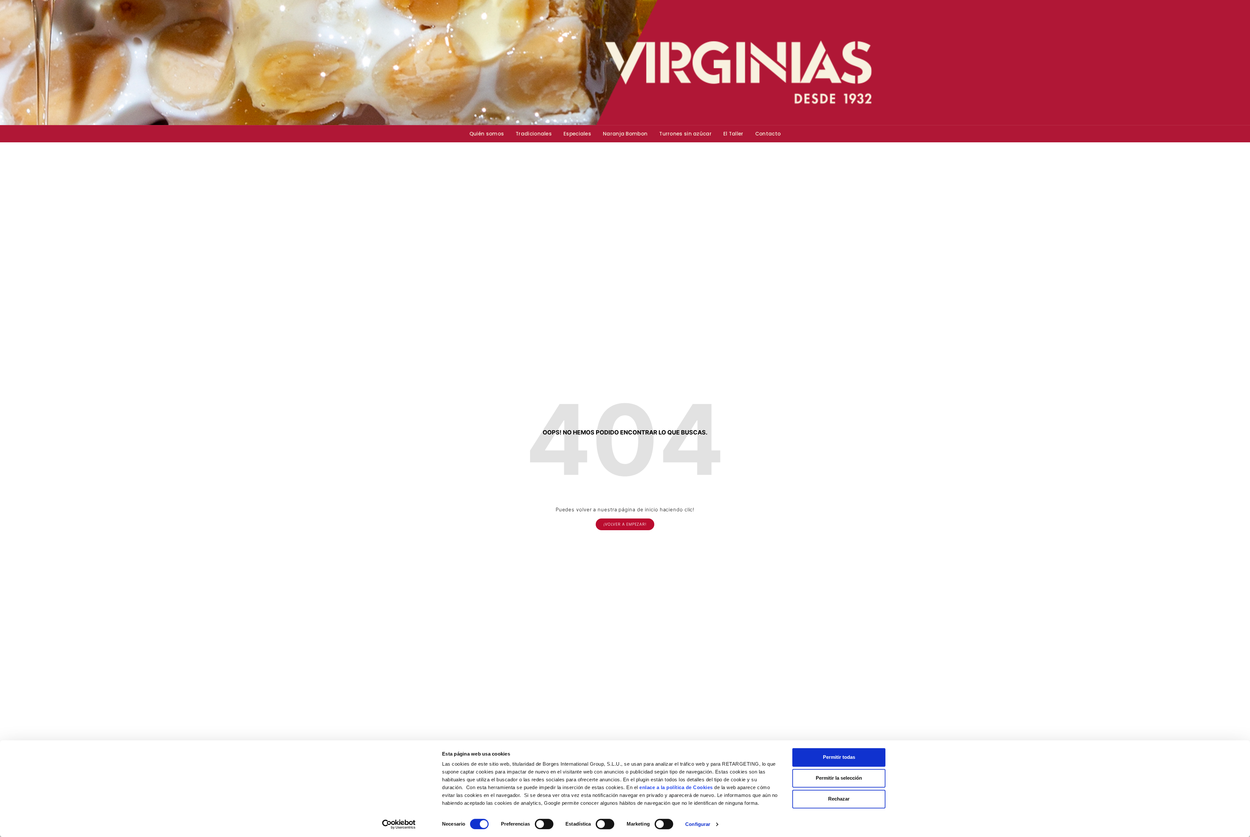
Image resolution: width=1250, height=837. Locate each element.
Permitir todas (839, 757)
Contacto (768, 133)
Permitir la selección (839, 778)
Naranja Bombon (625, 133)
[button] (625, 524)
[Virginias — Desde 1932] (625, 62)
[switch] (544, 824)
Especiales (577, 133)
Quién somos (486, 133)
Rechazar (839, 799)
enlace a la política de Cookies (676, 787)
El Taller (733, 133)
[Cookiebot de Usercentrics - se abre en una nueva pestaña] (398, 824)
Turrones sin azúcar (685, 133)
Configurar (697, 824)
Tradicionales (534, 133)
